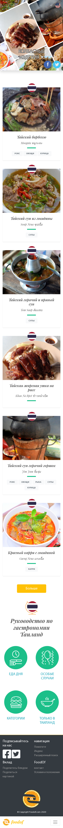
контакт (39, 768)
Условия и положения (47, 772)
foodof (17, 822)
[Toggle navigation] (55, 822)
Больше (32, 588)
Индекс (38, 751)
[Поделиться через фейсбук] (48, 64)
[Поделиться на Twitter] (57, 64)
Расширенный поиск (46, 755)
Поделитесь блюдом (15, 768)
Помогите (40, 747)
